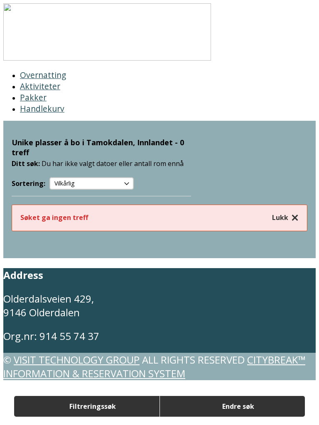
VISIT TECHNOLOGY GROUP (77, 359)
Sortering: (28, 183)
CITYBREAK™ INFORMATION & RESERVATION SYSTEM (154, 366)
